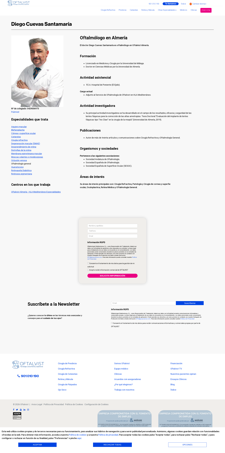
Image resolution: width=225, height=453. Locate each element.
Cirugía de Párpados (67, 384)
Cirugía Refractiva (108, 10)
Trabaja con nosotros (124, 390)
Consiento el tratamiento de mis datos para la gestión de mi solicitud (110, 265)
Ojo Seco (62, 390)
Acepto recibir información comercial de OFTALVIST (108, 270)
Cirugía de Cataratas (67, 374)
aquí (79, 438)
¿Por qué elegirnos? (123, 384)
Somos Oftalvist (122, 363)
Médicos (183, 10)
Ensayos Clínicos (179, 379)
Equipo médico (121, 368)
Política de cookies (78, 435)
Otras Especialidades (166, 10)
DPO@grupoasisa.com (94, 257)
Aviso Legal (36, 404)
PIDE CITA (206, 10)
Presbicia (122, 10)
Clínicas (194, 10)
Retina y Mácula (147, 10)
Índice (183, 4)
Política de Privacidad (187, 319)
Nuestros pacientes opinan (183, 374)
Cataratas (134, 10)
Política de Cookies (74, 404)
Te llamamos (170, 4)
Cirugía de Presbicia (67, 363)
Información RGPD (96, 242)
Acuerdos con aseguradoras (127, 379)
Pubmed (15, 112)
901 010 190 (154, 4)
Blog (173, 384)
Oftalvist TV (176, 368)
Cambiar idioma (198, 4)
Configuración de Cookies (96, 404)
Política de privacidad (108, 435)
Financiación (176, 363)
